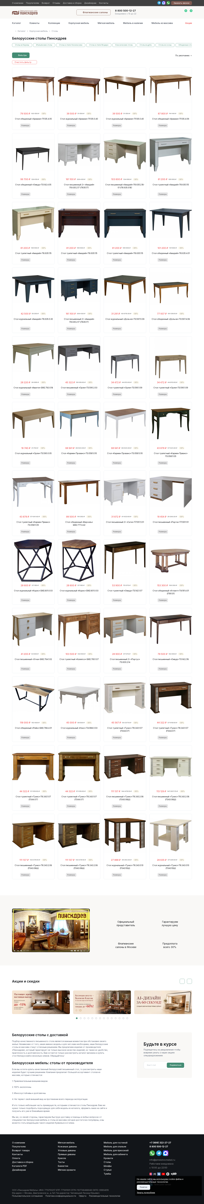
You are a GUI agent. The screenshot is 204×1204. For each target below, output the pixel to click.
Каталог (16, 23)
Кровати (108, 1158)
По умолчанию (182, 55)
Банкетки (63, 1166)
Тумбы (107, 1173)
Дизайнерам (90, 3)
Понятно (143, 1187)
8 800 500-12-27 (158, 1146)
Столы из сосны (165, 45)
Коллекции (54, 23)
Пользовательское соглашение (27, 1196)
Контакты (103, 3)
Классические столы (124, 45)
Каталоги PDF (19, 1166)
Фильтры (22, 55)
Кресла (62, 1158)
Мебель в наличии (133, 23)
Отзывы (56, 3)
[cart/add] (44, 125)
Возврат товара (21, 1150)
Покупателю (19, 1146)
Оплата (16, 1158)
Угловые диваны (67, 1150)
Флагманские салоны (95, 12)
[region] (102, 29)
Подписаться (175, 1065)
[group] (41, 1002)
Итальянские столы (44, 45)
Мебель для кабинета (116, 1154)
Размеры (25, 125)
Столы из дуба (146, 45)
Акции (188, 23)
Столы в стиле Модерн (98, 45)
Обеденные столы (186, 45)
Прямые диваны (66, 1154)
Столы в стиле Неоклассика (70, 45)
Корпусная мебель (79, 23)
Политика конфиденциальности (61, 1196)
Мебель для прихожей (116, 1150)
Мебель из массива (162, 23)
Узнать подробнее (146, 1192)
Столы (107, 1162)
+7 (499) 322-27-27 (160, 1142)
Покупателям (32, 3)
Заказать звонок (181, 3)
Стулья (107, 1169)
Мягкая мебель (106, 23)
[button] (77, 1018)
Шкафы (108, 1166)
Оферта (82, 1196)
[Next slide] (189, 981)
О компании (17, 3)
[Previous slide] (182, 981)
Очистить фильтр (23, 62)
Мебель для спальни (115, 1146)
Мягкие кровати (66, 1169)
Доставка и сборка (72, 3)
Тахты (61, 1162)
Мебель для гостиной (115, 1142)
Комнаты (34, 23)
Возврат (46, 3)
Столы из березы (22, 45)
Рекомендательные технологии (104, 1196)
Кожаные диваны (67, 1146)
